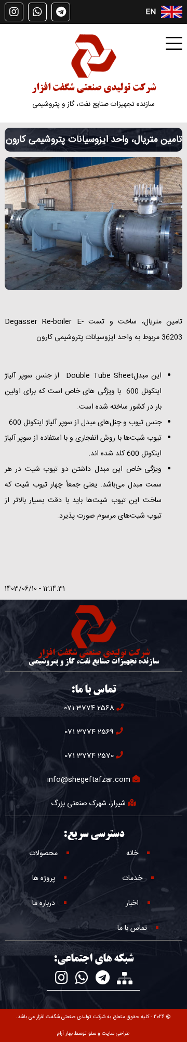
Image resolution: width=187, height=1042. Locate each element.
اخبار (132, 903)
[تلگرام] (60, 12)
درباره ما (43, 903)
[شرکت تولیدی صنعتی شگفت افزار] (93, 56)
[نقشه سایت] (124, 978)
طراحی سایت (116, 1034)
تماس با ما (132, 928)
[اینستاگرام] (14, 12)
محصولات (43, 853)
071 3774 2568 (89, 708)
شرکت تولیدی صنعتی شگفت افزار (94, 88)
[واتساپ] (37, 12)
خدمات (132, 878)
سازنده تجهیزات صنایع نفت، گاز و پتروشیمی (93, 104)
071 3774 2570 (89, 756)
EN (150, 12)
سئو (92, 1034)
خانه (132, 853)
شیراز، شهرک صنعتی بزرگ (88, 803)
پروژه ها (43, 878)
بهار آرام (65, 1034)
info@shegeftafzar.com (88, 780)
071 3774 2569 (89, 732)
